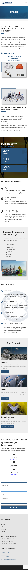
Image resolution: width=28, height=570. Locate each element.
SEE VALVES (5, 398)
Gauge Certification (14, 56)
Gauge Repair (14, 58)
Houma (3, 541)
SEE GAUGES (5, 371)
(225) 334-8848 (12, 543)
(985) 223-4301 (14, 467)
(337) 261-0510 (14, 459)
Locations (3, 529)
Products (3, 522)
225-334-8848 (14, 474)
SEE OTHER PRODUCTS (7, 426)
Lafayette (3, 538)
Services (3, 524)
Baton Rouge (4, 543)
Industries (3, 526)
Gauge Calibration (14, 61)
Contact (3, 531)
